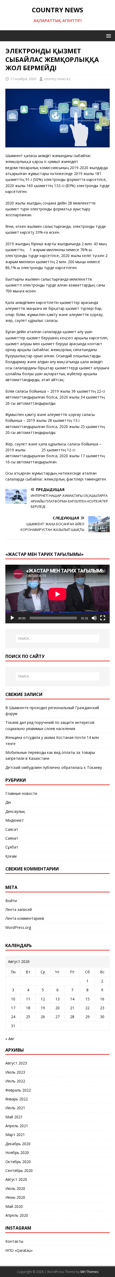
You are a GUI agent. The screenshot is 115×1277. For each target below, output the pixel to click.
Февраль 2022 (18, 1090)
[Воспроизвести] (12, 618)
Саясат (11, 829)
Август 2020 (16, 1179)
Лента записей (18, 909)
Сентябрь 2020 (19, 1170)
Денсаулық (15, 811)
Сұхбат (11, 847)
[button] (108, 35)
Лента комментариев (24, 918)
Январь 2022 (16, 1098)
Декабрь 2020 (17, 1143)
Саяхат (11, 838)
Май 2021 (14, 1116)
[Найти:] (58, 638)
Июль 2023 (15, 1072)
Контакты (14, 1241)
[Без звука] (94, 618)
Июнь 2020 (15, 1197)
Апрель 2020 (16, 1215)
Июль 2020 (15, 1188)
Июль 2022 (15, 1081)
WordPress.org (18, 927)
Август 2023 (16, 1063)
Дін (8, 802)
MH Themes (89, 1271)
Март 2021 (15, 1134)
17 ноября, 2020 (23, 78)
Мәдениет (14, 820)
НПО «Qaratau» (19, 1250)
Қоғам (11, 856)
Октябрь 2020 (18, 1161)
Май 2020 (14, 1206)
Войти (11, 900)
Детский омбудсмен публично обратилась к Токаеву (53, 767)
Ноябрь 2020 (17, 1152)
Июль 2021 (15, 1107)
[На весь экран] (102, 618)
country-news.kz (57, 78)
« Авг (9, 1038)
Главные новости (21, 793)
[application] (57, 594)
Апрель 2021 (16, 1125)
